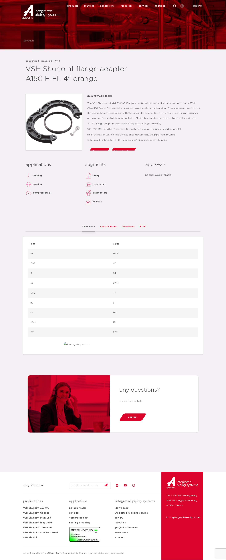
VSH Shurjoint (31, 537)
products (72, 6)
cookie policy (118, 553)
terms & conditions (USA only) (71, 553)
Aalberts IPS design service (131, 513)
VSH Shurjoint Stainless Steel (40, 532)
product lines (33, 501)
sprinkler (74, 513)
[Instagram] (133, 485)
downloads (121, 508)
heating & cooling (79, 523)
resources (127, 6)
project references (126, 528)
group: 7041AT (49, 61)
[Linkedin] (117, 485)
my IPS (119, 518)
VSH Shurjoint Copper (36, 513)
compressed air (78, 518)
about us (160, 6)
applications (107, 6)
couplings (31, 61)
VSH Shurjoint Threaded (37, 528)
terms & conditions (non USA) (38, 553)
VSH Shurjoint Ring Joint (37, 523)
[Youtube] (125, 485)
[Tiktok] (142, 485)
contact (120, 537)
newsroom (121, 532)
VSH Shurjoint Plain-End (37, 518)
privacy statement (99, 553)
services (144, 6)
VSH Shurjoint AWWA (36, 508)
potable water (77, 508)
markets (89, 6)
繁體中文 (197, 6)
